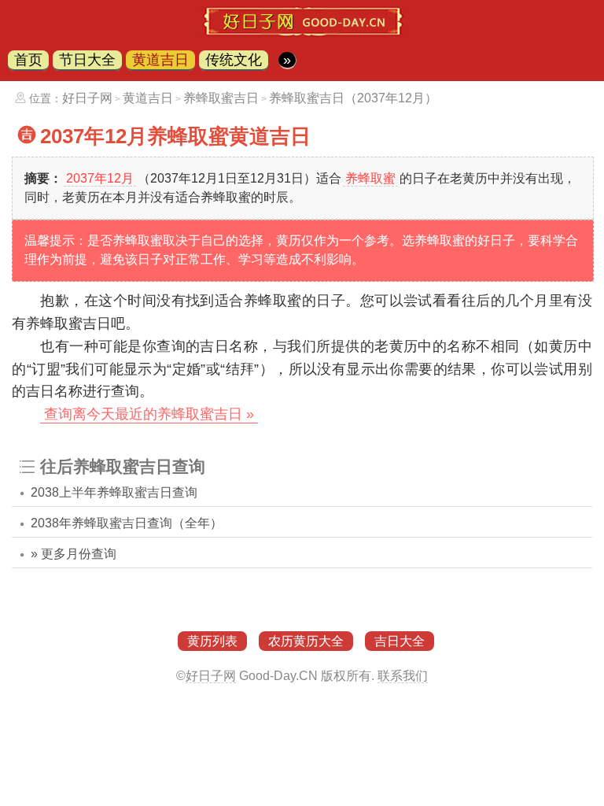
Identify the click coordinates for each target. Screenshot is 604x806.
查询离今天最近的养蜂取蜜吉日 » (149, 414)
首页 (28, 60)
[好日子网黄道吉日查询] (302, 33)
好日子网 (87, 98)
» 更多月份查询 (73, 553)
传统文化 (233, 60)
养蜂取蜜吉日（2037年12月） (353, 98)
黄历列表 (212, 641)
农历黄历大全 (306, 641)
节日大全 (87, 60)
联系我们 (403, 675)
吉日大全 (399, 641)
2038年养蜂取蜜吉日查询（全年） (127, 523)
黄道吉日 (160, 60)
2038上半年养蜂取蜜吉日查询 (114, 492)
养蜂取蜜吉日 (221, 98)
